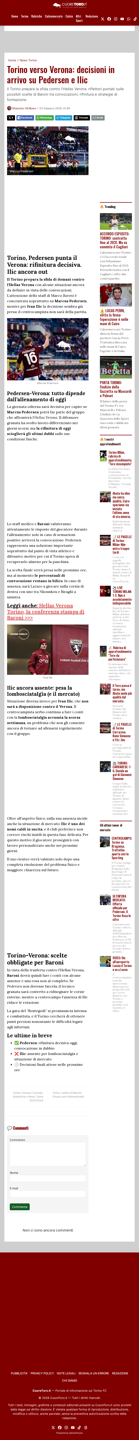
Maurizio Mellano (24, 108)
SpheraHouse (76, 1433)
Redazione (92, 16)
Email (100, 117)
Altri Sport (79, 18)
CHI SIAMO (69, 1380)
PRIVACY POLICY (42, 1373)
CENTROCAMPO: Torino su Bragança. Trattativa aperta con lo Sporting (122, 848)
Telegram (65, 117)
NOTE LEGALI (66, 1373)
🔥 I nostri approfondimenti (110, 441)
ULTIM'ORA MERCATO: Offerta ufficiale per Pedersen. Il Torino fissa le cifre (122, 908)
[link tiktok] (135, 18)
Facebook (26, 117)
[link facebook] (109, 18)
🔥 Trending (108, 206)
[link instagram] (115, 18)
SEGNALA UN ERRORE (93, 1373)
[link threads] (86, 1427)
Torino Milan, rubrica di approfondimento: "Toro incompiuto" (120, 458)
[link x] (102, 18)
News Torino (28, 60)
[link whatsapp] (128, 18)
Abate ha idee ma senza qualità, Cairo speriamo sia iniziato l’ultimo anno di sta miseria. (122, 505)
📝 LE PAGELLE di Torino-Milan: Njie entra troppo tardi (122, 544)
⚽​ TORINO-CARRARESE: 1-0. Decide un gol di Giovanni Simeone (122, 771)
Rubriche (36, 16)
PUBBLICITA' (19, 1373)
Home (14, 16)
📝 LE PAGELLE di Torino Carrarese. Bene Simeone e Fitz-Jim (122, 732)
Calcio (69, 16)
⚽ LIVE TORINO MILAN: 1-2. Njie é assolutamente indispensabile (122, 595)
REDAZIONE (120, 1373)
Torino (24, 16)
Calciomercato (54, 16)
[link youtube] (122, 18)
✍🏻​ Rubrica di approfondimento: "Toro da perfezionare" (120, 653)
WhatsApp (46, 117)
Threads (83, 117)
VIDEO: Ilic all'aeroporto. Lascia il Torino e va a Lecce (122, 963)
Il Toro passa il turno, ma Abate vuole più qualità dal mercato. (122, 693)
